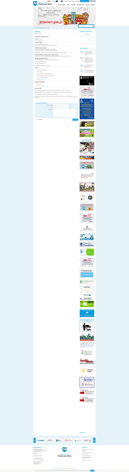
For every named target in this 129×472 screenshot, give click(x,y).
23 (86, 43)
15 (84, 42)
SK (72, 1)
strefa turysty (92, 1)
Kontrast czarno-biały (62, 1)
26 (93, 43)
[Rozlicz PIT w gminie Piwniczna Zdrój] (87, 337)
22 (84, 43)
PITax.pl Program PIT (89, 346)
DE (78, 1)
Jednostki (73, 4)
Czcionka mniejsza (63, 1)
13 (80, 42)
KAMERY (93, 4)
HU (75, 1)
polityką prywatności (58, 470)
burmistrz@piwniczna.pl (88, 460)
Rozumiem (92, 470)
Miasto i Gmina (45, 3)
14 (82, 42)
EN (69, 1)
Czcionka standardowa (65, 1)
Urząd (68, 4)
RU (70, 1)
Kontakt (88, 4)
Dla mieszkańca (80, 4)
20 (80, 43)
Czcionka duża (66, 1)
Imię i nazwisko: (50, 105)
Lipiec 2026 (87, 34)
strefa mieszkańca (84, 1)
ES (77, 1)
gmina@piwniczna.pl (43, 79)
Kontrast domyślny (60, 1)
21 (82, 43)
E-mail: (51, 107)
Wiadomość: (51, 109)
